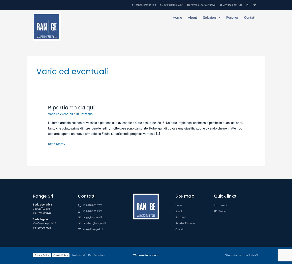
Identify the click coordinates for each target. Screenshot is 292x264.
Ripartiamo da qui (71, 107)
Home (177, 17)
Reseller (232, 17)
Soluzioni (210, 17)
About (192, 17)
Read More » (57, 143)
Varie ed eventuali (60, 114)
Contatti (250, 17)
